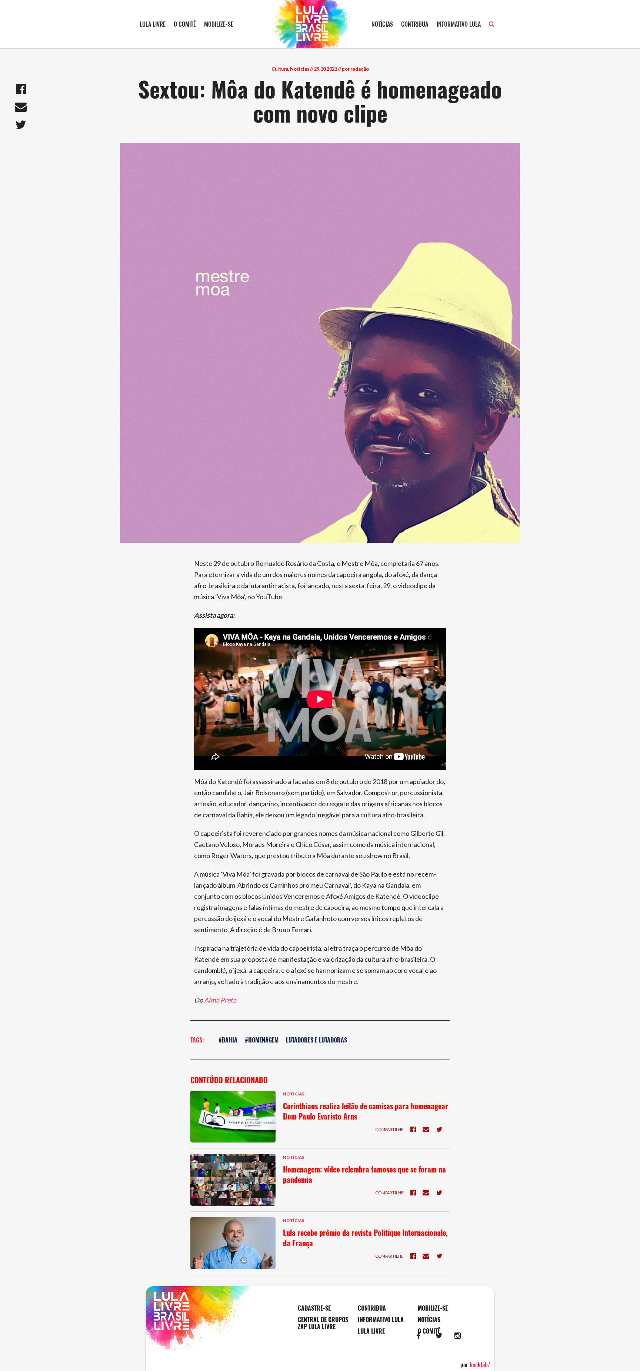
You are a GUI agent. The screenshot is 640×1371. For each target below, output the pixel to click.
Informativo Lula (459, 24)
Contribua (414, 24)
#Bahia (228, 1039)
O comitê (185, 24)
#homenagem (262, 1039)
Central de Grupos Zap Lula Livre (323, 1323)
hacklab (480, 1364)
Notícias (382, 24)
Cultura (279, 69)
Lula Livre (153, 24)
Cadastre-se (314, 1308)
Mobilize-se (218, 24)
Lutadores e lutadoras (316, 1039)
